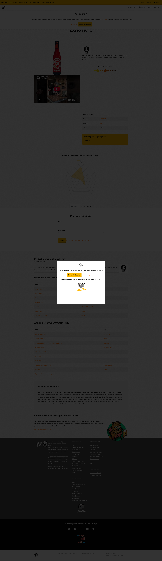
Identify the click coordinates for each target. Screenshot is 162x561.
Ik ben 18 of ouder (74, 275)
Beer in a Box (81, 265)
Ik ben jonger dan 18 (89, 275)
